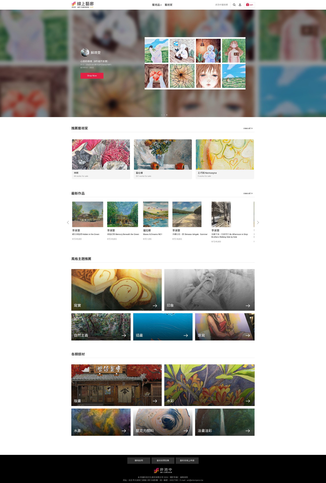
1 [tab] (161, 115)
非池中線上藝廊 (91, 5)
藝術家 (169, 4)
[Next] (322, 63)
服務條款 (184, 477)
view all (246, 128)
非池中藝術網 (221, 5)
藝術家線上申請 (187, 460)
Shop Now (92, 75)
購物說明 (139, 460)
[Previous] (4, 63)
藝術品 (156, 4)
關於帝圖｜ (175, 477)
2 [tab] (163, 115)
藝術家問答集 (163, 460)
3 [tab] (166, 115)
